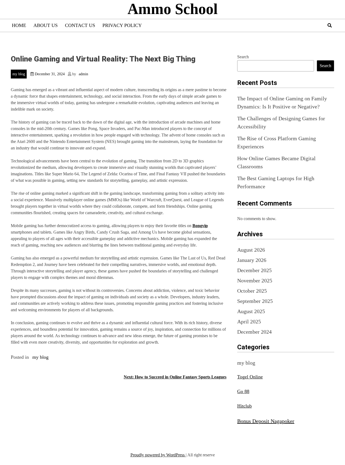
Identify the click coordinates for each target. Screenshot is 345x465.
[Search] (329, 25)
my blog (18, 74)
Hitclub (244, 406)
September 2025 (255, 301)
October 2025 (252, 291)
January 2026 (251, 260)
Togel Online (250, 376)
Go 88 (243, 391)
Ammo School (172, 9)
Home (19, 25)
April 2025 (249, 321)
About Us (45, 25)
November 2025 (254, 280)
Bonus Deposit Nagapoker (265, 421)
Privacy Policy (122, 25)
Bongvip (200, 225)
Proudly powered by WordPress (158, 455)
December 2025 (254, 270)
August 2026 (251, 250)
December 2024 (254, 332)
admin (83, 74)
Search (243, 56)
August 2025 (251, 311)
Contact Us (80, 25)
